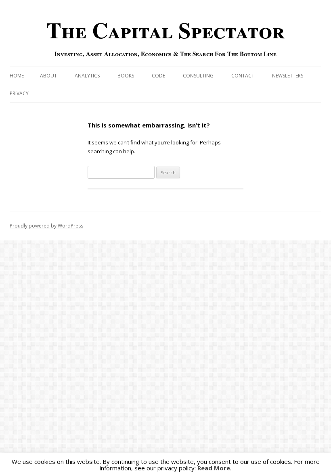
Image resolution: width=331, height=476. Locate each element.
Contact (242, 75)
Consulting (198, 75)
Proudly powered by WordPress (46, 225)
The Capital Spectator (165, 30)
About (48, 75)
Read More (213, 468)
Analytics (87, 75)
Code (158, 75)
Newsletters (287, 75)
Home (17, 75)
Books (125, 75)
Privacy (19, 93)
